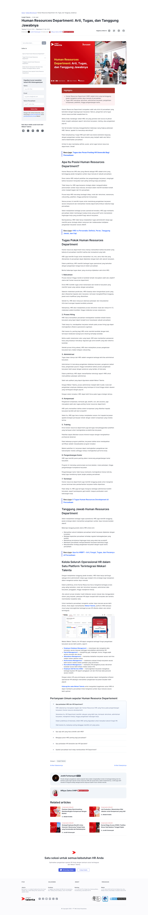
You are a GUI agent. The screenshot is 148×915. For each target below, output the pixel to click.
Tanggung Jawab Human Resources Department (31, 62)
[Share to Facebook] (123, 30)
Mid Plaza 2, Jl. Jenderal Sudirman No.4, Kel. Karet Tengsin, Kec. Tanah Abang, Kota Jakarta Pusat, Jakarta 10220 (34, 891)
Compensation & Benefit (67, 807)
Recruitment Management (72, 664)
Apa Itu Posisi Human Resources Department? (33, 53)
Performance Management (73, 660)
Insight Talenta (26, 17)
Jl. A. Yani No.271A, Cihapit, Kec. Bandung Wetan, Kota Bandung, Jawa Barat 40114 (86, 890)
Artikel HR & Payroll (31, 12)
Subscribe (34, 109)
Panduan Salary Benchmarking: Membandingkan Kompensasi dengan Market (74, 811)
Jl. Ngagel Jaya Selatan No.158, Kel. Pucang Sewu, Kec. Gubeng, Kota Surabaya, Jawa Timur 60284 (60, 890)
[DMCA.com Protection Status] (117, 899)
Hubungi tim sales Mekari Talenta (73, 686)
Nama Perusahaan (29, 101)
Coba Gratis (83, 870)
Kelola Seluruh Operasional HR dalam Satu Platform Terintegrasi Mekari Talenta (32, 67)
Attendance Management (72, 656)
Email (25, 93)
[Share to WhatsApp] (114, 30)
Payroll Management (71, 652)
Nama (25, 86)
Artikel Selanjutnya (120, 765)
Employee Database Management (75, 648)
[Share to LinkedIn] (119, 30)
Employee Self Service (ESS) (73, 669)
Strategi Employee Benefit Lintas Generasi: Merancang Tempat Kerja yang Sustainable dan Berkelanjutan (73, 827)
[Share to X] (109, 30)
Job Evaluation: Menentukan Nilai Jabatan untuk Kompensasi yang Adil (113, 810)
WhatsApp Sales (68, 870)
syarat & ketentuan (35, 114)
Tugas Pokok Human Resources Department (30, 57)
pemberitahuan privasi (30, 116)
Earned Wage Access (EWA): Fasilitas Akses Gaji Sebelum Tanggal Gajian (113, 826)
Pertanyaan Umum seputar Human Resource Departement (33, 72)
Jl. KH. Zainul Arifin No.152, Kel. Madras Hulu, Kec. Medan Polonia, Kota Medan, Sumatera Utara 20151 (113, 890)
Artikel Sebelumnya (56, 765)
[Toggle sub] (45, 58)
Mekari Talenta (90, 606)
